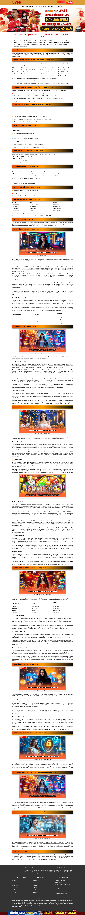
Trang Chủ (25, 6)
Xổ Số (55, 6)
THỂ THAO (60, 6)
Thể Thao (50, 6)
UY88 (15, 40)
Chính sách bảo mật (24, 897)
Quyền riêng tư (15, 897)
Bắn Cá (31, 6)
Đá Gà (40, 6)
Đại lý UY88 (41, 897)
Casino (36, 6)
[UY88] (16, 2)
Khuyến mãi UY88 (48, 897)
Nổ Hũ (45, 6)
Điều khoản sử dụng (33, 897)
